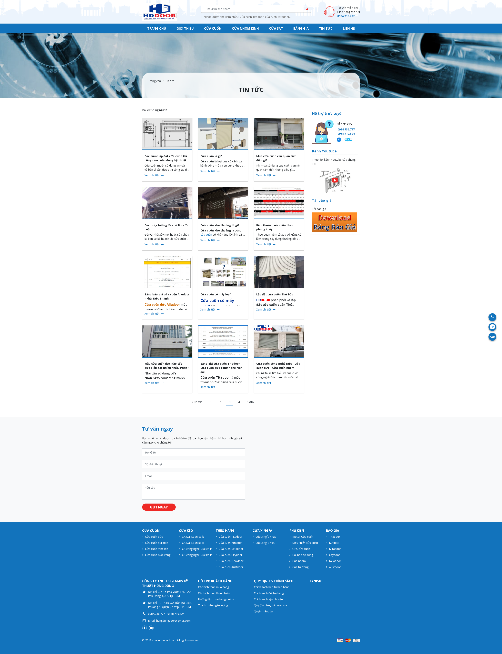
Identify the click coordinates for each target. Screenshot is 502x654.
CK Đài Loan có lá (193, 536)
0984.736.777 (346, 16)
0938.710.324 (346, 133)
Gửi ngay (159, 507)
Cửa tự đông (300, 567)
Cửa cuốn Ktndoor (230, 543)
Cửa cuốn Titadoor (230, 536)
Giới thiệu (185, 28)
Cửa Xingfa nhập (266, 536)
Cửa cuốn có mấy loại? (216, 294)
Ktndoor (334, 543)
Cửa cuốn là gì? (211, 156)
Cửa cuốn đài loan (156, 543)
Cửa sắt (276, 28)
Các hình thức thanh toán (214, 593)
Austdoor (335, 567)
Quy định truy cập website (270, 605)
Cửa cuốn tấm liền (156, 549)
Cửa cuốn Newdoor (231, 561)
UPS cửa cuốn (301, 549)
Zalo (492, 337)
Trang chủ (156, 28)
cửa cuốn (206, 234)
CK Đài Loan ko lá (193, 543)
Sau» (251, 402)
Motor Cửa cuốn (302, 536)
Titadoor (334, 536)
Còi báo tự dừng (302, 555)
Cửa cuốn (213, 28)
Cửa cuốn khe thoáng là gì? (219, 225)
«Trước (197, 402)
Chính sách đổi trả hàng (269, 593)
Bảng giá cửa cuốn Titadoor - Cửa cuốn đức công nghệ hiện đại (221, 368)
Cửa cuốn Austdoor (231, 567)
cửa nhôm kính (245, 28)
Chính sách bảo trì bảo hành (271, 587)
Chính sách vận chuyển (268, 599)
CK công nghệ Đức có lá (197, 549)
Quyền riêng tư (263, 611)
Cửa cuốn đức (154, 536)
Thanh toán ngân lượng (213, 605)
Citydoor (334, 555)
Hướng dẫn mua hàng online (216, 599)
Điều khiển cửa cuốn (305, 543)
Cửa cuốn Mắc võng (157, 555)
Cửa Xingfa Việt (265, 543)
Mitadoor (335, 549)
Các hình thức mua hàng (213, 587)
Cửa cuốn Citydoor (230, 555)
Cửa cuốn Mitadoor (231, 549)
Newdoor (335, 561)
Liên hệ (349, 28)
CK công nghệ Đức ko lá (197, 555)
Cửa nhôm (299, 561)
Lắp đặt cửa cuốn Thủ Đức (274, 294)
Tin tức (326, 28)
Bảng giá (301, 28)
